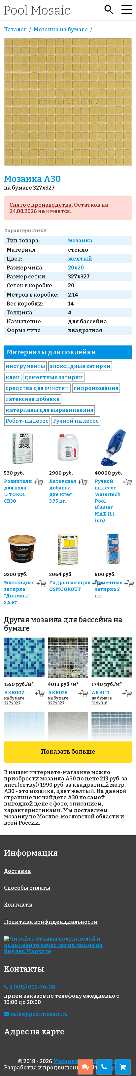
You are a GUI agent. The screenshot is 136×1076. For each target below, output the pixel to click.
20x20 (76, 268)
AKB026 (58, 693)
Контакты (18, 905)
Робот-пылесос (27, 421)
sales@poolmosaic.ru (38, 1014)
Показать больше (68, 751)
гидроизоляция (96, 388)
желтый (80, 259)
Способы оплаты (27, 888)
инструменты (25, 366)
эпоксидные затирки (80, 366)
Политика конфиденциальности (51, 922)
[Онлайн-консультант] (85, 1066)
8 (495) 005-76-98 (31, 987)
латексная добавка (33, 399)
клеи (13, 377)
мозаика (80, 240)
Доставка (17, 871)
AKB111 (100, 693)
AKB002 (14, 693)
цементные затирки (53, 377)
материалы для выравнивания (49, 410)
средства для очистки (37, 388)
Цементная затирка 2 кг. (109, 589)
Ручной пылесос (76, 421)
